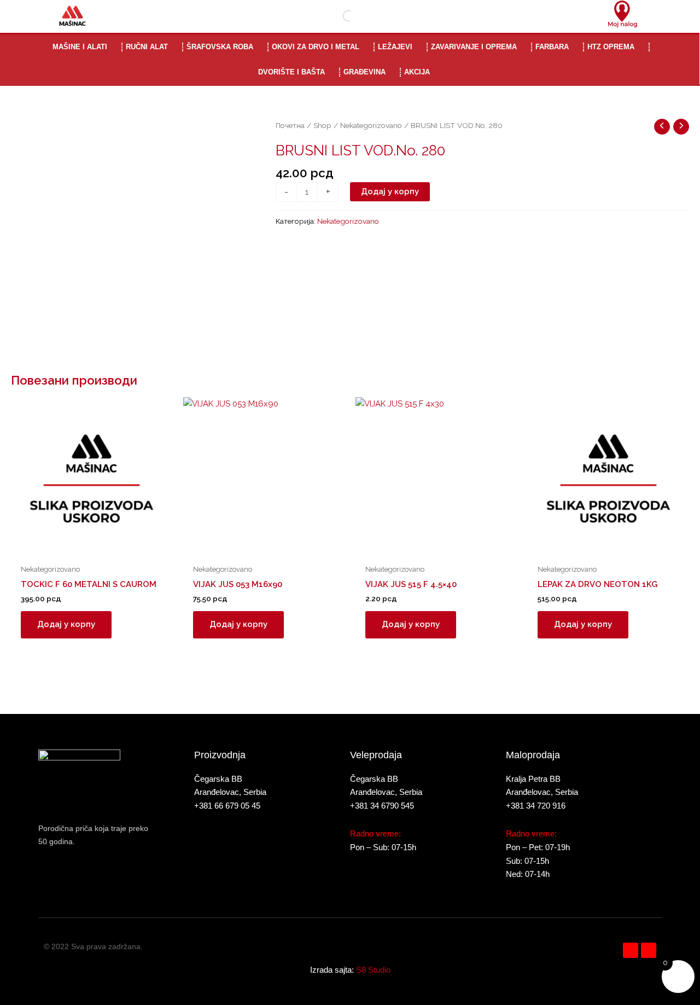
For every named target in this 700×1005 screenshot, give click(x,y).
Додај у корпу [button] (66, 624)
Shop (322, 125)
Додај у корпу (390, 191)
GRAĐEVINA (364, 72)
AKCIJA (417, 72)
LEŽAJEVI (395, 47)
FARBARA (552, 47)
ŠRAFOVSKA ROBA (219, 47)
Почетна (290, 125)
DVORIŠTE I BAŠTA (291, 72)
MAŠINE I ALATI (79, 47)
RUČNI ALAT (147, 47)
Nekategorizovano (371, 125)
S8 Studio (373, 969)
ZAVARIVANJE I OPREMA (474, 47)
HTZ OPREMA (610, 47)
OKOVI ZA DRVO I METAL (315, 47)
